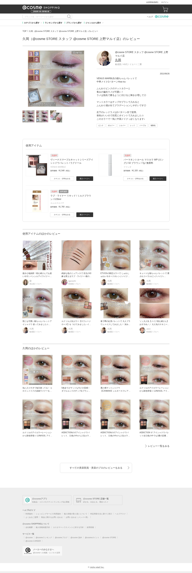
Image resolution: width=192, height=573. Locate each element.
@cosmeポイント (92, 538)
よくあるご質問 (32, 517)
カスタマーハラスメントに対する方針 (68, 527)
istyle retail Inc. (97, 567)
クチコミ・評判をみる (62, 178)
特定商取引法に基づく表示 (101, 514)
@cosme (29, 538)
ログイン (164, 2)
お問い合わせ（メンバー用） (77, 517)
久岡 (118, 60)
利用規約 (29, 514)
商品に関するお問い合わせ (52, 517)
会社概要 (29, 527)
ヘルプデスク (120, 514)
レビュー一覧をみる (159, 446)
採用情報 (90, 527)
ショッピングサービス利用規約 (48, 514)
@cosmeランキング (44, 538)
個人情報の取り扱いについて (75, 514)
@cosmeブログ (61, 538)
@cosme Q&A (76, 538)
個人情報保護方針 (43, 527)
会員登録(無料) (152, 2)
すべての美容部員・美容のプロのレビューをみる (96, 468)
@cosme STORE (109, 538)
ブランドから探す (74, 23)
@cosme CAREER (33, 541)
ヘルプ (150, 17)
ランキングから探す (53, 23)
